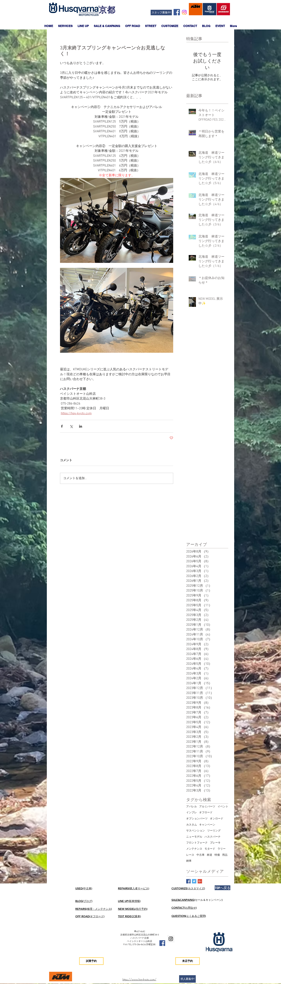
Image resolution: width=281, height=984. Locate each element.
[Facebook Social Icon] (177, 12)
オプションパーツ (197, 818)
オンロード (216, 818)
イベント (223, 806)
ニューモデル (194, 837)
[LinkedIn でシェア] (80, 426)
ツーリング (214, 830)
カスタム (191, 824)
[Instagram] (184, 12)
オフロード (206, 812)
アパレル (191, 806)
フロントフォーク (197, 842)
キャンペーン (207, 824)
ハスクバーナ (213, 837)
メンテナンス (194, 849)
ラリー (222, 849)
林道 (209, 855)
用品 (224, 855)
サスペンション (195, 830)
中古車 (201, 855)
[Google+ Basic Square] (200, 881)
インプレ (191, 812)
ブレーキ (215, 842)
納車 (189, 861)
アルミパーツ (207, 806)
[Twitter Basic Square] (194, 881)
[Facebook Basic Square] (188, 881)
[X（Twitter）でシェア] (71, 426)
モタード (210, 849)
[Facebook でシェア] (62, 426)
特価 (217, 855)
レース (190, 855)
